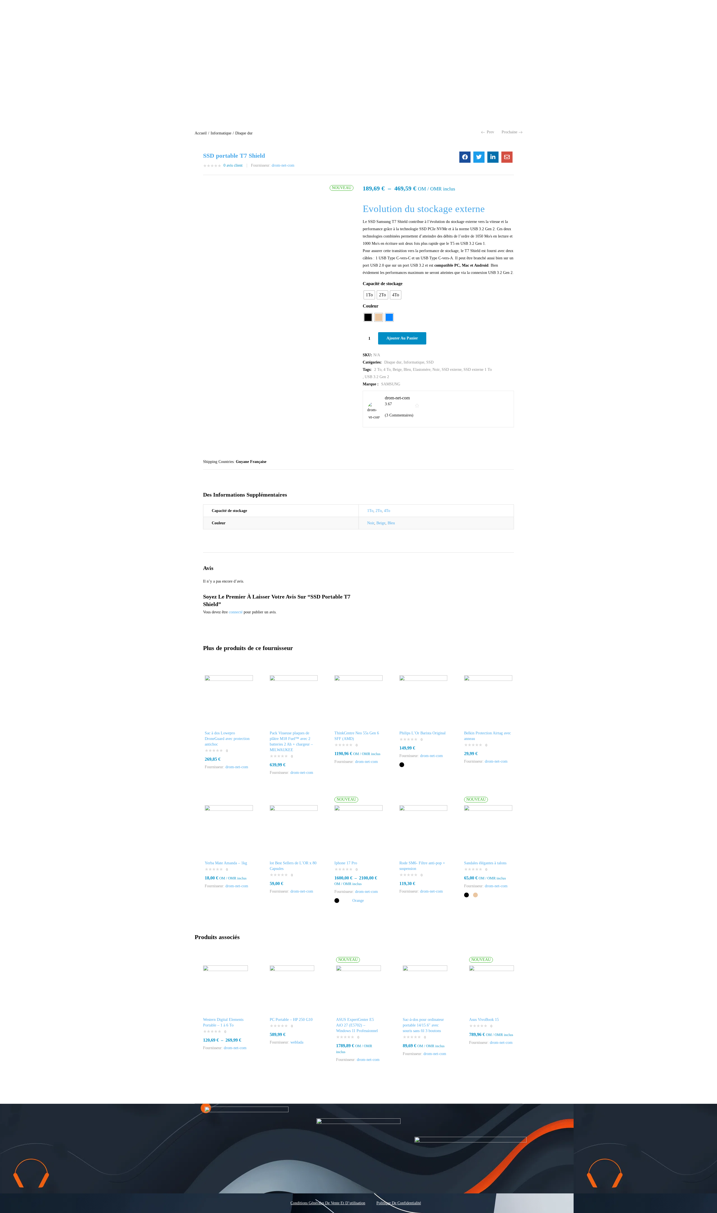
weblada (296, 1042)
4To (387, 511)
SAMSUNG (390, 384)
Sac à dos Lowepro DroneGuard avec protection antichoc (227, 738)
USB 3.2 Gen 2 (377, 377)
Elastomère (421, 369)
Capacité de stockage (382, 283)
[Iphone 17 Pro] (358, 829)
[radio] (369, 295)
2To (379, 511)
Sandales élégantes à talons (485, 863)
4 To (387, 369)
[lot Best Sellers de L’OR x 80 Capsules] (294, 829)
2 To (377, 369)
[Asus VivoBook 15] (491, 987)
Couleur (370, 306)
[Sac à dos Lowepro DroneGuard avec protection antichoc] (229, 699)
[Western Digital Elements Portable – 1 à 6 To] (225, 987)
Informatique (221, 133)
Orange (358, 900)
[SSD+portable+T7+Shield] (479, 157)
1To (370, 511)
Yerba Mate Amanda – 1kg (226, 863)
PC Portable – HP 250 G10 (291, 1020)
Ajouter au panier (402, 338)
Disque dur (244, 133)
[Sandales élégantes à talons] (488, 829)
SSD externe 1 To (478, 369)
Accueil (201, 133)
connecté (236, 612)
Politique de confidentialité (398, 1203)
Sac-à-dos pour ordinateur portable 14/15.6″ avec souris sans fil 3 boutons (423, 1025)
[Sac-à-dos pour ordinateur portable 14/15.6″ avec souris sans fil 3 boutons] (425, 987)
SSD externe (452, 369)
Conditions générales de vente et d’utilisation (327, 1203)
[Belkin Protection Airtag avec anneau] (488, 699)
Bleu (407, 369)
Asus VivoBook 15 (484, 1020)
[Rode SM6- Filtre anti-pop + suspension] (423, 829)
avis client (233, 165)
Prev (490, 132)
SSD (430, 362)
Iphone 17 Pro (345, 863)
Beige (397, 369)
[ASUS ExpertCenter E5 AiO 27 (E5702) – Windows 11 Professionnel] (358, 987)
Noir (436, 369)
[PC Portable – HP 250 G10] (292, 987)
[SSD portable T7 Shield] (465, 157)
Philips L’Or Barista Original (422, 733)
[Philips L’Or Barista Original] (423, 699)
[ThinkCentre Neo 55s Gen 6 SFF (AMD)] (358, 699)
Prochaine (509, 132)
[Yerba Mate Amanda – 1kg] (229, 829)
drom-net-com (283, 165)
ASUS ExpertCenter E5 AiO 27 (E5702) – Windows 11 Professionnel (357, 1025)
